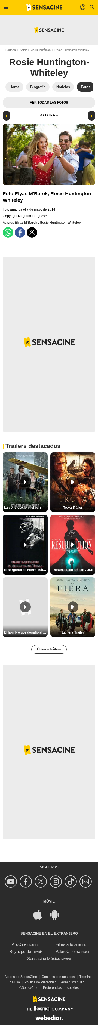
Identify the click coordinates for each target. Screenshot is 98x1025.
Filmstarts (64, 944)
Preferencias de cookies (61, 988)
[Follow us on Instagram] (56, 881)
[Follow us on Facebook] (26, 881)
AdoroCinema (68, 951)
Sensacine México (43, 958)
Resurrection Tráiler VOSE (73, 570)
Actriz (23, 49)
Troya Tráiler (72, 508)
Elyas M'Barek (26, 222)
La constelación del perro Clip (26, 508)
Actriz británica (41, 49)
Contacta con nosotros (58, 977)
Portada (10, 49)
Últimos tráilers (49, 649)
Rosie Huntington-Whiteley (71, 49)
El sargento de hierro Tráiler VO (26, 570)
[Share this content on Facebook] (20, 232)
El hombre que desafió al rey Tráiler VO (26, 632)
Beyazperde (20, 951)
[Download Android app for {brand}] (57, 914)
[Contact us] (86, 881)
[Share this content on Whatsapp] (8, 232)
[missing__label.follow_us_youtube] (12, 881)
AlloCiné (19, 944)
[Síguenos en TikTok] (71, 881)
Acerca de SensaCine (21, 977)
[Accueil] (44, 7)
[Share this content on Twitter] (32, 232)
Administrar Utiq (73, 982)
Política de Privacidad (40, 982)
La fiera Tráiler (73, 632)
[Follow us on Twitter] (41, 881)
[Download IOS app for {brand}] (40, 914)
